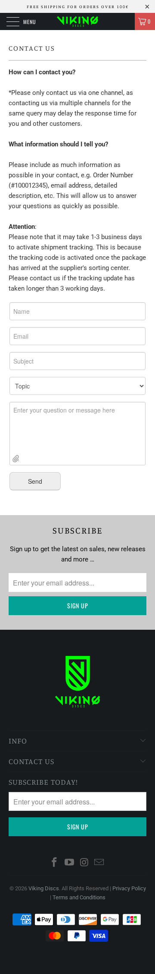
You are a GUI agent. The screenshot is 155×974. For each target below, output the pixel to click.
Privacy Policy (129, 888)
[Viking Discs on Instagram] (84, 863)
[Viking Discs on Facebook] (54, 863)
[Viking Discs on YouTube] (69, 863)
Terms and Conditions (79, 897)
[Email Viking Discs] (99, 863)
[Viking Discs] (77, 21)
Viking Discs (43, 888)
